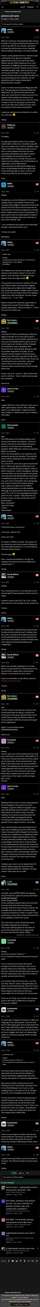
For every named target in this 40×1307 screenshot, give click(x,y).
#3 (38, 191)
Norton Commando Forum (21, 1211)
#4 (38, 250)
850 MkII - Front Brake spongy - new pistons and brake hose (20, 1220)
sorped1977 (9, 1224)
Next (20, 1173)
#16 (37, 948)
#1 (38, 37)
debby (5, 19)
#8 (38, 523)
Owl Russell (9, 1238)
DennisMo (9, 1211)
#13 (37, 748)
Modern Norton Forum (18, 1192)
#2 (38, 133)
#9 (38, 582)
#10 (37, 626)
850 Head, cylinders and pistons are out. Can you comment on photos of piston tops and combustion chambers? (20, 1204)
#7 (38, 433)
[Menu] (3, 7)
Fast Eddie (9, 1251)
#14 (37, 794)
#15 (37, 889)
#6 (38, 396)
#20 (37, 1155)
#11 (37, 662)
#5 (38, 328)
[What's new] (37, 7)
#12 (37, 704)
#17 (37, 1016)
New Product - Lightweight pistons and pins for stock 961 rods (22, 1188)
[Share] (34, 37)
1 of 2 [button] (14, 1173)
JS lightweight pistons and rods (20, 1248)
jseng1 (8, 1192)
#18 (37, 1050)
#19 (37, 1131)
